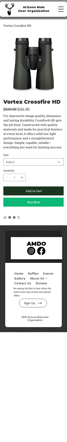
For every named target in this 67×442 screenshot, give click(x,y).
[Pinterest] (14, 217)
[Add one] (22, 177)
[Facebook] (10, 217)
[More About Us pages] (46, 278)
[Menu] (61, 9)
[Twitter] (18, 217)
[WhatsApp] (5, 217)
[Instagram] (31, 251)
